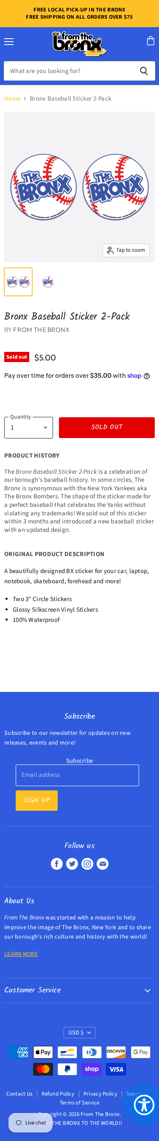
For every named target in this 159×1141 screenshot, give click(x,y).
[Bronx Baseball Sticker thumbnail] (47, 281)
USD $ (76, 1033)
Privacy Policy (100, 1094)
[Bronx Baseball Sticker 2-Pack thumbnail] (18, 281)
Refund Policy (58, 1094)
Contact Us (19, 1094)
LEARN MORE (21, 954)
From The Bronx (41, 330)
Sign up (37, 800)
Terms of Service (80, 1103)
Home (12, 98)
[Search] (144, 71)
